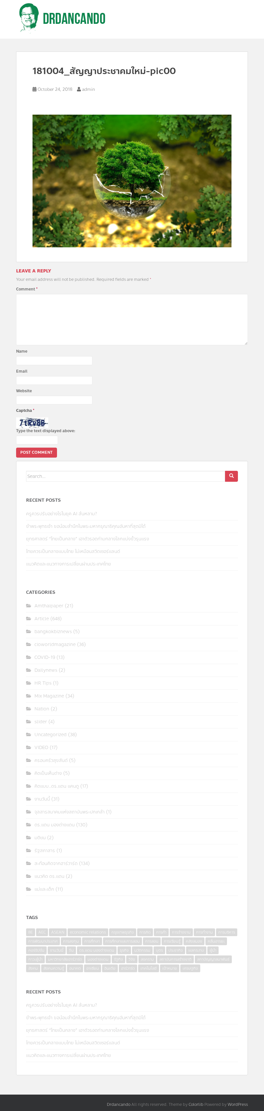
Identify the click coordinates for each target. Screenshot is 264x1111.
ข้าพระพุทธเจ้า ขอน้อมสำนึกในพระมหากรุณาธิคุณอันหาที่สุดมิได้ (86, 526)
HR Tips (43, 683)
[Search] (231, 476)
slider (40, 721)
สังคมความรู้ (53, 968)
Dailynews (45, 670)
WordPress (238, 1104)
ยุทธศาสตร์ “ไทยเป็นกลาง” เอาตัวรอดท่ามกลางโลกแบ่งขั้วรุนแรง (87, 539)
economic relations (88, 932)
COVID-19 (44, 657)
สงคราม (147, 959)
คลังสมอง (194, 941)
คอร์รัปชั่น (36, 950)
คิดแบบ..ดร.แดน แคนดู (56, 786)
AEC (42, 932)
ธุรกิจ (124, 950)
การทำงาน (204, 932)
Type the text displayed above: (45, 431)
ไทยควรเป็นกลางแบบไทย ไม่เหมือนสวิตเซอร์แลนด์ (73, 551)
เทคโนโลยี (148, 968)
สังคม (33, 968)
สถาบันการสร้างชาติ (175, 959)
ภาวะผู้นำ (35, 959)
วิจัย (131, 959)
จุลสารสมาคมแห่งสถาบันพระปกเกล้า (69, 812)
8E (30, 932)
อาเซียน (92, 968)
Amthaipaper (48, 606)
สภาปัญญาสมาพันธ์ (213, 959)
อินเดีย (110, 968)
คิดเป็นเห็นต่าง (48, 773)
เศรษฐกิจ (190, 968)
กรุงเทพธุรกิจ (122, 932)
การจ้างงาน (181, 932)
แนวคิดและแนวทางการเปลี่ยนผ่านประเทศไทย (68, 564)
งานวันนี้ (42, 799)
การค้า (161, 932)
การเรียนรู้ (172, 941)
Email (21, 371)
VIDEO (41, 747)
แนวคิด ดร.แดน (49, 876)
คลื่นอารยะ (216, 941)
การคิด (145, 932)
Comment (27, 289)
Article (41, 618)
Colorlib (196, 1104)
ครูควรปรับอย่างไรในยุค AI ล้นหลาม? (61, 513)
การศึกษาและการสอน (122, 941)
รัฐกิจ (118, 959)
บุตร (159, 950)
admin (88, 89)
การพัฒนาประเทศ (43, 941)
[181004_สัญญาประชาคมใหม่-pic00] (132, 180)
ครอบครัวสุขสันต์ (51, 760)
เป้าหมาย (169, 968)
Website (24, 391)
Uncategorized (50, 734)
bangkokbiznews (53, 631)
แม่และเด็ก (44, 889)
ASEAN (57, 932)
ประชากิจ (175, 950)
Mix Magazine (49, 696)
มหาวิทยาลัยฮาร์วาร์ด (65, 959)
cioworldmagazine (55, 644)
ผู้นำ (213, 950)
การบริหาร (226, 932)
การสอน (151, 941)
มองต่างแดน (98, 959)
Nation (41, 709)
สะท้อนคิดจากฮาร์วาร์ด (56, 863)
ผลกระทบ (196, 950)
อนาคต (75, 968)
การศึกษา (92, 941)
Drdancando (118, 1104)
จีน (71, 950)
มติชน (40, 837)
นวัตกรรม (142, 950)
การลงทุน (71, 941)
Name (21, 351)
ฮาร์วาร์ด (128, 968)
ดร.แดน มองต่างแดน (54, 824)
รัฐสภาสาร (44, 850)
